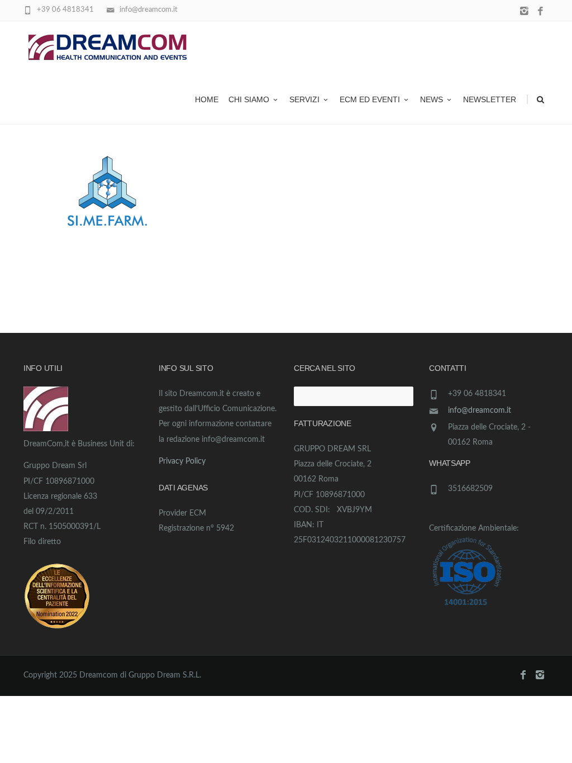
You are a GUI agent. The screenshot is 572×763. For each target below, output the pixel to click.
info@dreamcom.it (479, 410)
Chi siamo (248, 99)
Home (206, 99)
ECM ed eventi (370, 99)
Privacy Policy (182, 461)
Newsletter (489, 99)
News (431, 99)
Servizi (304, 99)
